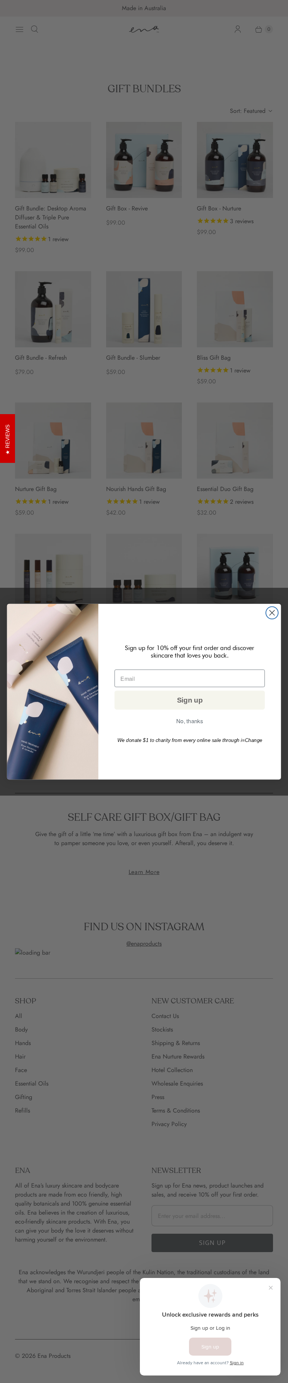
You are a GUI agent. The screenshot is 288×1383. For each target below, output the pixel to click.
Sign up (189, 700)
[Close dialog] (272, 613)
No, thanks (189, 721)
